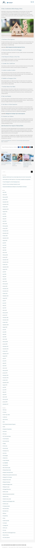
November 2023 (5, 233)
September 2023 (5, 238)
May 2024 (4, 218)
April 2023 (4, 250)
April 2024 (4, 221)
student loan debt (6, 520)
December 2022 (5, 259)
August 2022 (5, 269)
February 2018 (5, 399)
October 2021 (5, 293)
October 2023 (5, 235)
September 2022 (5, 266)
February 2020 (5, 341)
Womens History (6, 535)
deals (4, 421)
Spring (4, 518)
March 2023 (5, 252)
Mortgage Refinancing (7, 489)
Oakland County (5, 496)
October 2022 (5, 264)
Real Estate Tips (5, 510)
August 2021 (5, 298)
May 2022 (4, 276)
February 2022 (5, 283)
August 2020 (5, 327)
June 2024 (4, 216)
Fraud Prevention (6, 438)
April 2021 (4, 307)
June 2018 (4, 389)
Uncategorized (5, 525)
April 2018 (4, 394)
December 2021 (5, 288)
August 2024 (5, 211)
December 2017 (5, 404)
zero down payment (6, 537)
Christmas (4, 412)
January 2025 (5, 199)
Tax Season (5, 523)
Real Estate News (6, 508)
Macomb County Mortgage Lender (6, 140)
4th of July (4, 409)
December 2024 (5, 201)
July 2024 (4, 213)
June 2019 (4, 360)
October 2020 (5, 322)
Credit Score (5, 417)
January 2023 (5, 257)
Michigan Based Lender (7, 470)
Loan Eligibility (5, 462)
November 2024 (5, 204)
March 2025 (5, 194)
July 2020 (4, 329)
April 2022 (4, 278)
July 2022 (4, 271)
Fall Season (5, 431)
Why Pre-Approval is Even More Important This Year (15, 47)
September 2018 (5, 382)
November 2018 (5, 377)
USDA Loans (5, 527)
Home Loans (5, 445)
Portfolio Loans (5, 503)
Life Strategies (5, 455)
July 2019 (4, 358)
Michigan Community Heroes (8, 472)
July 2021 (4, 300)
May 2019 (4, 363)
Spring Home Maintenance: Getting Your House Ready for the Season (15, 186)
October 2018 (5, 380)
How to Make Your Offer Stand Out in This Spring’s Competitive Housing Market (16, 179)
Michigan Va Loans (6, 486)
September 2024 (5, 209)
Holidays (4, 443)
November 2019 (5, 348)
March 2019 (5, 368)
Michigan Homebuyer (6, 482)
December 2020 (5, 317)
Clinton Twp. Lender (6, 414)
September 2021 (5, 295)
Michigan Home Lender (7, 479)
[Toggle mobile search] (31, 1)
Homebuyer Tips (6, 450)
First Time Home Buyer (19, 140)
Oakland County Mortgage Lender (9, 501)
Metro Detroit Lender (6, 467)
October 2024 (5, 206)
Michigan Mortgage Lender (7, 484)
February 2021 (5, 312)
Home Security (5, 448)
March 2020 (5, 339)
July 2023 (4, 242)
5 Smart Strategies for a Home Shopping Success (11, 181)
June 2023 (4, 245)
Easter (4, 426)
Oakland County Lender (7, 498)
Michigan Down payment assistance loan (10, 474)
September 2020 (5, 324)
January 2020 (5, 344)
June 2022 (4, 274)
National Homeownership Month (8, 494)
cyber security (5, 419)
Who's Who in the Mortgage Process (9, 532)
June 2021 (4, 303)
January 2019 (5, 372)
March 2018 (5, 396)
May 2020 (4, 334)
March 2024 (5, 223)
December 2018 (5, 375)
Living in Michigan (6, 460)
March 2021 (5, 310)
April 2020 (4, 336)
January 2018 (5, 401)
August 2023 (5, 240)
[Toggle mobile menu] (33, 1)
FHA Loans (5, 433)
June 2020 (4, 331)
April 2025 (4, 192)
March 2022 (5, 281)
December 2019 (5, 346)
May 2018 (4, 392)
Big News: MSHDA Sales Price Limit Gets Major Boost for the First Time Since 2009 (17, 177)
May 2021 (4, 305)
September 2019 (5, 353)
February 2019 (5, 370)
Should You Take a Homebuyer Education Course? (16, 163)
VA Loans (4, 530)
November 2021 (5, 291)
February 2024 (5, 226)
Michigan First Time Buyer (7, 477)
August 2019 (5, 356)
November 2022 (5, 262)
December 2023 (5, 230)
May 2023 (4, 247)
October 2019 (5, 351)
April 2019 (4, 365)
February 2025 (5, 197)
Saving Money (5, 515)
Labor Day (4, 453)
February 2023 (5, 254)
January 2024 (5, 228)
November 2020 (5, 319)
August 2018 (5, 384)
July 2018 (4, 387)
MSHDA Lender (5, 491)
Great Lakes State (6, 441)
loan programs (5, 465)
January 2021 (5, 315)
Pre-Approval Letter (6, 506)
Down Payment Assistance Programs (9, 424)
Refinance (4, 513)
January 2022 (5, 286)
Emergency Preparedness (7, 429)
